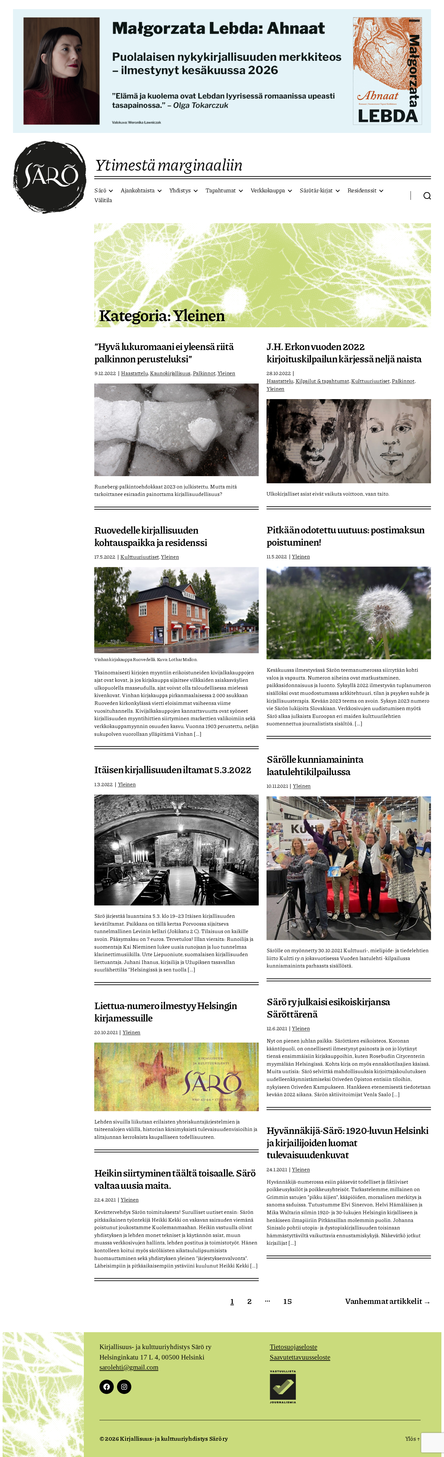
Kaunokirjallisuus (170, 373)
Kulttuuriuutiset (370, 380)
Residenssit (362, 190)
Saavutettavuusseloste (300, 1357)
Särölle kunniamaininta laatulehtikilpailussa (315, 765)
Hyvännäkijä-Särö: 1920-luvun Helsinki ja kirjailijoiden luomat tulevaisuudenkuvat (347, 1142)
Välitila (103, 200)
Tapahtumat (220, 190)
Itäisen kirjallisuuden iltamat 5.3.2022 (172, 769)
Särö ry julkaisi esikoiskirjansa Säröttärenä (328, 1008)
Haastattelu (134, 373)
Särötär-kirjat (316, 190)
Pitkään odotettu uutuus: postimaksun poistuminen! (345, 536)
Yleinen (226, 373)
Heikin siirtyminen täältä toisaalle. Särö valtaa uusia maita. (174, 1179)
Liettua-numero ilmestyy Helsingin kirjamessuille (165, 1011)
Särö (100, 190)
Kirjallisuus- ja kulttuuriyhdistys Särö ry (174, 1438)
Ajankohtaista (138, 190)
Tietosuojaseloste (293, 1347)
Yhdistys (180, 190)
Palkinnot (204, 373)
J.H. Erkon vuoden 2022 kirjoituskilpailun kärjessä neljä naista (344, 352)
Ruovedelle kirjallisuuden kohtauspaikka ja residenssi (150, 536)
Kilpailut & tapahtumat (322, 380)
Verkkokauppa (268, 190)
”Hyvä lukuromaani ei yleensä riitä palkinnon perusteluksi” (164, 352)
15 (287, 1300)
